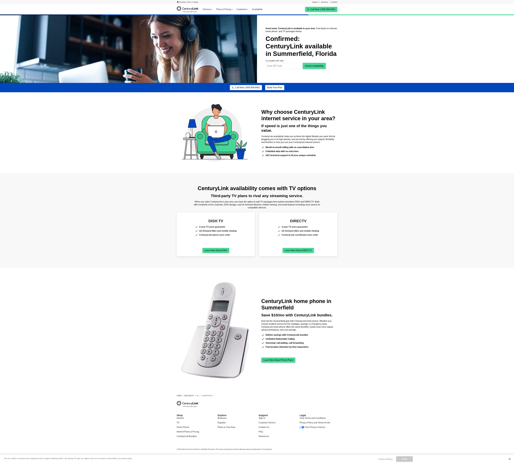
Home (179, 396)
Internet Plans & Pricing (188, 432)
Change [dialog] (195, 2)
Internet (180, 418)
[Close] (510, 459)
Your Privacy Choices (315, 427)
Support (315, 2)
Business (324, 2)
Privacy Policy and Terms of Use (315, 422)
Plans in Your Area (226, 427)
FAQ (261, 432)
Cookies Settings (385, 459)
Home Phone (183, 427)
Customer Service (267, 422)
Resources (264, 436)
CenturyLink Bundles (187, 436)
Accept (404, 459)
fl (198, 396)
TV (178, 422)
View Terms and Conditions (313, 418)
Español (334, 2)
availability (189, 396)
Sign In (262, 418)
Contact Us (264, 427)
